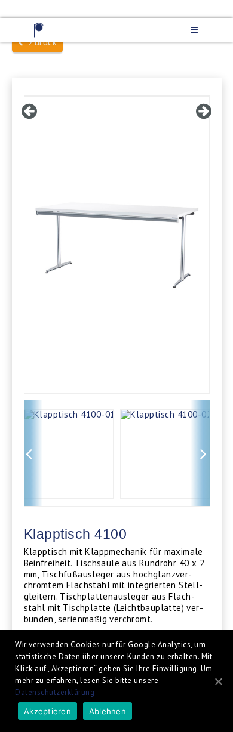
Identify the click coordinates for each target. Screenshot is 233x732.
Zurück (40, 42)
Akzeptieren (47, 711)
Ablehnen (107, 711)
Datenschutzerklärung (54, 692)
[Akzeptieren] (218, 681)
